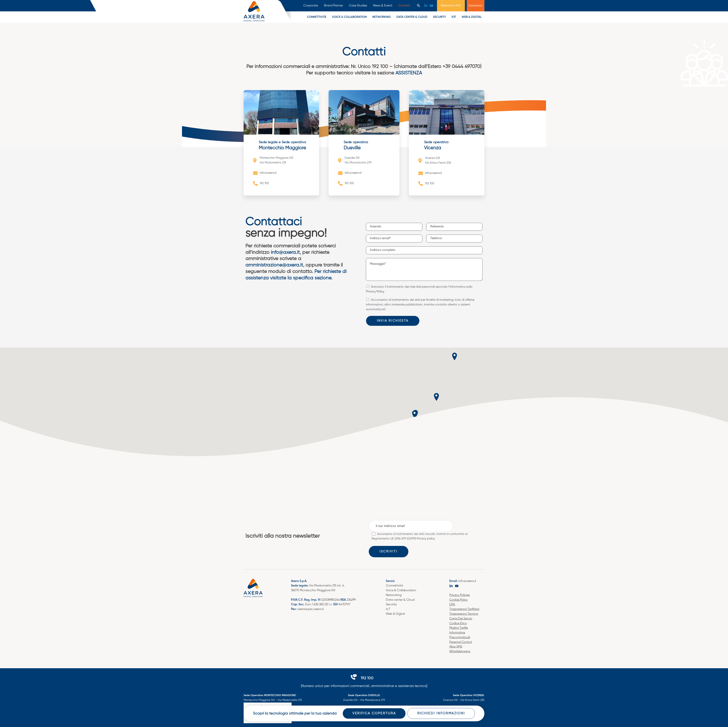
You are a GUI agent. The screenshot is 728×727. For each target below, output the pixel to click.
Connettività (316, 17)
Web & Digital (472, 17)
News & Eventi (382, 5)
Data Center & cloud (411, 17)
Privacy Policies (459, 595)
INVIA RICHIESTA (393, 320)
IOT (454, 17)
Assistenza (475, 5)
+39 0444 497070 (461, 66)
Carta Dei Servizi (460, 618)
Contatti (404, 5)
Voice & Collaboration (401, 590)
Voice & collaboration (349, 17)
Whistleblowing (459, 651)
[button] (418, 5)
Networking (381, 17)
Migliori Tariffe (458, 628)
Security (439, 17)
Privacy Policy (375, 291)
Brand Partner (333, 5)
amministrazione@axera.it (274, 265)
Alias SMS (455, 646)
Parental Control (460, 642)
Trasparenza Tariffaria (464, 609)
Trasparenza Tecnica (463, 614)
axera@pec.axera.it (310, 609)
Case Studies (358, 5)
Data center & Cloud (400, 599)
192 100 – (383, 66)
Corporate (310, 5)
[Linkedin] (426, 5)
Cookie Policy (458, 599)
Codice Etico (458, 623)
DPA (452, 604)
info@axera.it (285, 252)
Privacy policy (426, 538)
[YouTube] (431, 5)
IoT (388, 609)
